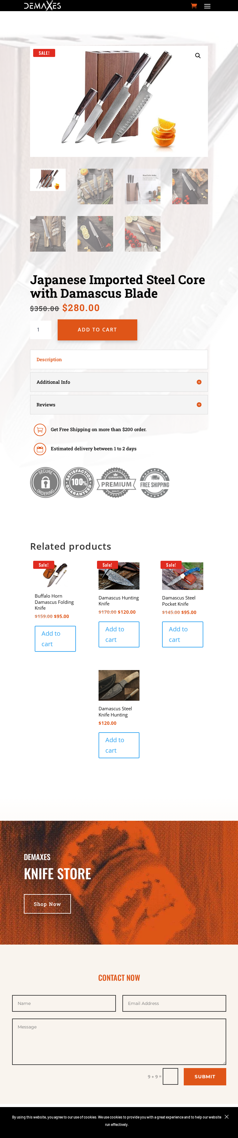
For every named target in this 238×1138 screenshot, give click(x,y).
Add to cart (97, 329)
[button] (198, 55)
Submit (205, 1077)
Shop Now (47, 904)
